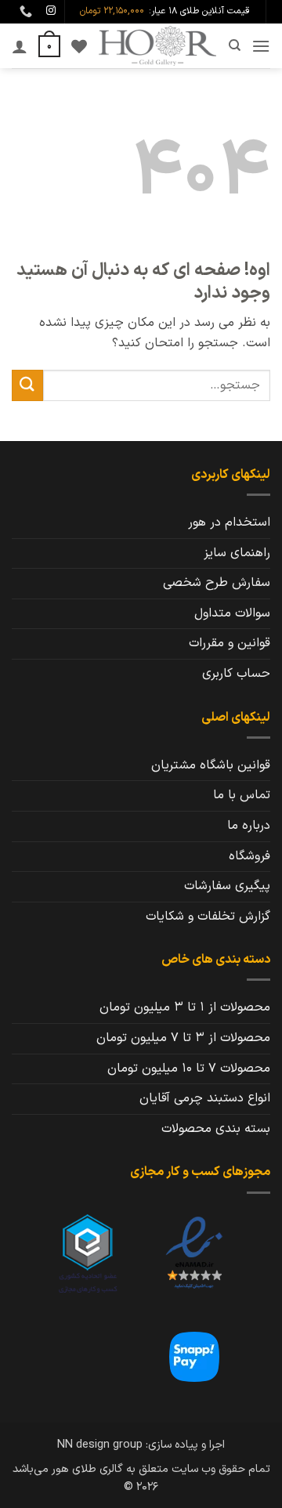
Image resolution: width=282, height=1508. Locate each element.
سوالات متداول (232, 613)
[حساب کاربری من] (19, 46)
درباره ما (248, 825)
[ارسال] (27, 385)
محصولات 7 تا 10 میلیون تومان (188, 1068)
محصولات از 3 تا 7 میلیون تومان (183, 1038)
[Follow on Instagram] (51, 10)
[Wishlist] (79, 46)
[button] (260, 46)
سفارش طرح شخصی (216, 582)
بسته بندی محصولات (215, 1128)
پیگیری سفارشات (227, 886)
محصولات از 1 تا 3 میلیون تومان (184, 1007)
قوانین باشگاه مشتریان (210, 765)
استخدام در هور (229, 522)
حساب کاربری (236, 673)
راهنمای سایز (237, 553)
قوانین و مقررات (229, 643)
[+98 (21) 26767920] (24, 11)
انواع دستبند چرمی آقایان (204, 1098)
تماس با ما (241, 795)
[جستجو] (234, 45)
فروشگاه (249, 856)
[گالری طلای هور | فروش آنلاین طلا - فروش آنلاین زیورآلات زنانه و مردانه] (157, 46)
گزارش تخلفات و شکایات (208, 916)
